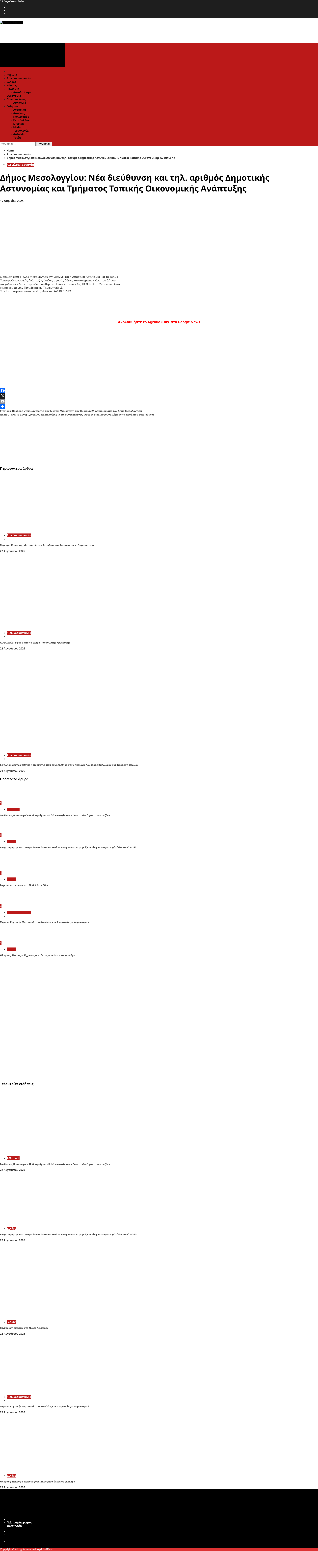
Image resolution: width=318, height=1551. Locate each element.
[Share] (159, 406)
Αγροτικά (19, 110)
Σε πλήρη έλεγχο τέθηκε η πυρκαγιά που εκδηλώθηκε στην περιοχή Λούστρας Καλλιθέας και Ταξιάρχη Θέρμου (69, 764)
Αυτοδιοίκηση (22, 92)
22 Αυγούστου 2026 (12, 551)
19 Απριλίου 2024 (12, 201)
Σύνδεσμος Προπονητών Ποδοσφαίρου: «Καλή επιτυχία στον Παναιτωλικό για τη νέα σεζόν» (55, 815)
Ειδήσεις (12, 106)
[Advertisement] (99, 439)
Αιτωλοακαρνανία (19, 78)
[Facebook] (159, 390)
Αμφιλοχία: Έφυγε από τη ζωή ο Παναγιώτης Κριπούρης (35, 642)
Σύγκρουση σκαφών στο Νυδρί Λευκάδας (24, 885)
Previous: (71, 411)
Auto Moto (20, 134)
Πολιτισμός (21, 116)
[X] (159, 396)
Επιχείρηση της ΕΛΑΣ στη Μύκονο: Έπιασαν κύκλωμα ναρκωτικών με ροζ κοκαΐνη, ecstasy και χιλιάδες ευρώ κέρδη (68, 847)
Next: (77, 414)
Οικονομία (14, 96)
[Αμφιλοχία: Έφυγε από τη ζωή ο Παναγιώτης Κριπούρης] (49, 626)
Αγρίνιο (12, 75)
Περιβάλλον (21, 120)
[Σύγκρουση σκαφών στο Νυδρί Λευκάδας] (12, 869)
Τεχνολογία (20, 130)
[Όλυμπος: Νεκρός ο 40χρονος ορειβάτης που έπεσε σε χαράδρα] (12, 939)
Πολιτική (13, 89)
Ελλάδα (11, 82)
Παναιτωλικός (16, 99)
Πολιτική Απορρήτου (19, 1522)
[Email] (159, 401)
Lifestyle (18, 123)
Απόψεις (19, 113)
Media (17, 127)
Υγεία (17, 137)
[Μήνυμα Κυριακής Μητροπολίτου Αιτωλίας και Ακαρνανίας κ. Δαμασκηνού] (49, 529)
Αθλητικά (19, 103)
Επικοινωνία (14, 1525)
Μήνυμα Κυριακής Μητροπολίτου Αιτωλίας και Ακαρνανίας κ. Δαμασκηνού (47, 545)
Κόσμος (12, 85)
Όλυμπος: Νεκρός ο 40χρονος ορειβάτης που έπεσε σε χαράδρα (37, 955)
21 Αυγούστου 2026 (12, 771)
